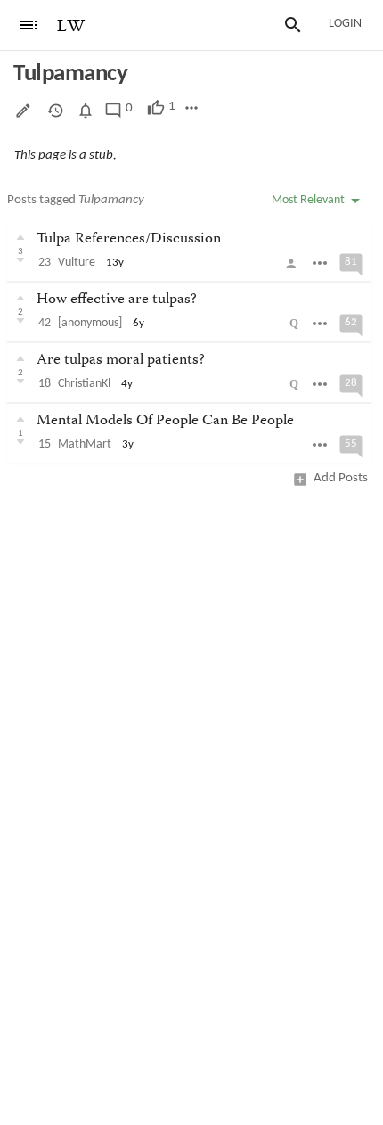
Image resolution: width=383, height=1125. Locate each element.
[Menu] (28, 25)
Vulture (76, 262)
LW (71, 26)
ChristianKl (84, 383)
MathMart (84, 444)
